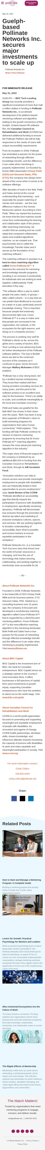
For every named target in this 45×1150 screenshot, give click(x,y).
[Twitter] (18, 1131)
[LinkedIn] (22, 1131)
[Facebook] (13, 1131)
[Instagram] (27, 1131)
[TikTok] (31, 1131)
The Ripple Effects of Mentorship (19, 1066)
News (7, 73)
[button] (2, 3)
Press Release (17, 73)
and (22, 174)
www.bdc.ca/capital (13, 697)
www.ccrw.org (10, 753)
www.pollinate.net (17, 648)
